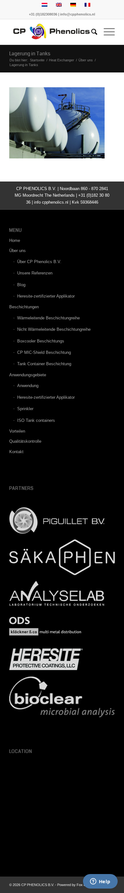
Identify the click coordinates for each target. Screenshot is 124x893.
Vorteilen (17, 431)
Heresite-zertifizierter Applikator (46, 296)
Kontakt (16, 451)
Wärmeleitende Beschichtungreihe (48, 318)
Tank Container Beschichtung (44, 363)
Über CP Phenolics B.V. (39, 261)
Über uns (17, 250)
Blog (21, 284)
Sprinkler (25, 408)
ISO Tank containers (36, 420)
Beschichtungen (24, 307)
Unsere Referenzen (34, 273)
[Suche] (91, 32)
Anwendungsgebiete (27, 375)
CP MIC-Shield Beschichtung (44, 352)
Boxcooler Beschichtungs (40, 341)
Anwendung (27, 385)
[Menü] (106, 32)
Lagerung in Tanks (29, 53)
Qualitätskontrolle (25, 441)
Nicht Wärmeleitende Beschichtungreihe (54, 329)
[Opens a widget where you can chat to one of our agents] (100, 882)
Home (14, 240)
